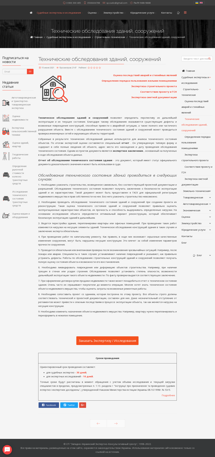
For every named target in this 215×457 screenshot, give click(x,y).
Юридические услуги (142, 12)
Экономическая (191, 210)
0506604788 (93, 2)
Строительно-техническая (190, 92)
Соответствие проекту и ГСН (158, 91)
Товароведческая (193, 197)
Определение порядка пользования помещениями (195, 142)
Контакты (166, 12)
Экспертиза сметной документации (154, 97)
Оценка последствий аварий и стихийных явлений (145, 75)
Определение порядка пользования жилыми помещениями (139, 80)
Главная (190, 70)
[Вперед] (116, 423)
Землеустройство (113, 12)
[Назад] (98, 423)
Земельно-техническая (196, 191)
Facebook (50, 405)
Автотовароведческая (195, 203)
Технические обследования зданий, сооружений (194, 124)
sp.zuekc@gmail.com (116, 2)
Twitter (71, 405)
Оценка (92, 12)
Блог (184, 242)
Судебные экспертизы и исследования (59, 12)
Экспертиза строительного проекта (154, 86)
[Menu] (185, 13)
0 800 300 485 (73, 2)
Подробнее (168, 395)
